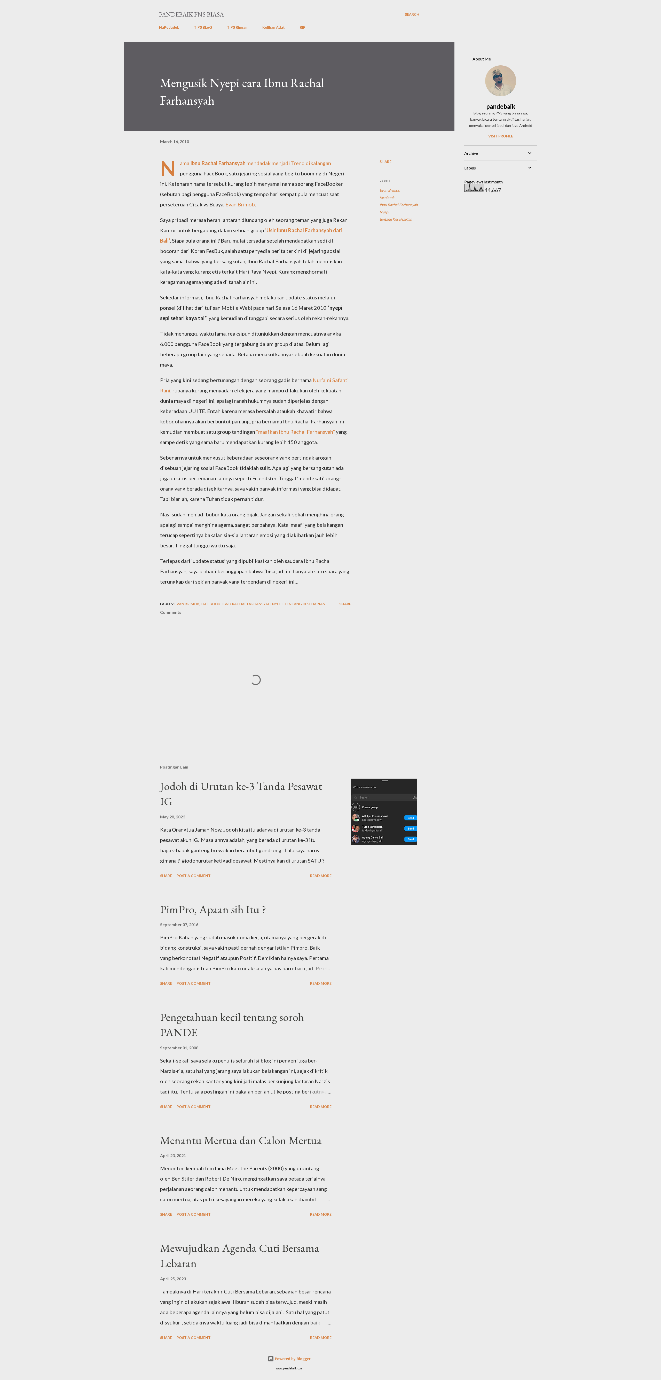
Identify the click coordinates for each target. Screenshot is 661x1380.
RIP (302, 27)
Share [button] (385, 161)
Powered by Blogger (292, 1358)
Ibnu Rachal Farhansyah (218, 163)
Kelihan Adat (273, 27)
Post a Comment (194, 875)
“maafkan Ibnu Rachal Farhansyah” (295, 432)
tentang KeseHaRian (396, 219)
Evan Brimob (240, 204)
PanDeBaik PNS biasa (191, 14)
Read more (321, 875)
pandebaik (500, 106)
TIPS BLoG (203, 27)
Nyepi (384, 212)
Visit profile (500, 136)
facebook (387, 197)
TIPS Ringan (237, 27)
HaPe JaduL (169, 27)
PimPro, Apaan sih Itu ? (213, 909)
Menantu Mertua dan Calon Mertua (241, 1140)
